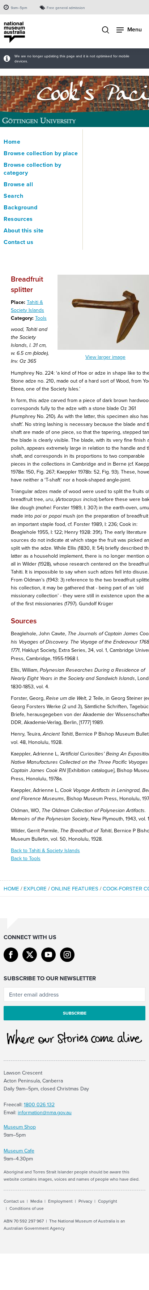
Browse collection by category (32, 169)
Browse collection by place (41, 153)
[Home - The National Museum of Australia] (14, 32)
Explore (35, 888)
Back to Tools (26, 858)
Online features (74, 888)
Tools (41, 318)
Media (36, 1201)
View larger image (105, 357)
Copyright (107, 1201)
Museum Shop (20, 1126)
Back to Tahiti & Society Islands (45, 850)
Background (20, 208)
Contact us (18, 242)
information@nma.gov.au (45, 1112)
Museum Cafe (19, 1150)
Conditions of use (26, 1208)
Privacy (85, 1201)
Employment (60, 1201)
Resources (18, 219)
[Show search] (105, 30)
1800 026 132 (39, 1104)
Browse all (18, 184)
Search (13, 196)
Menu (134, 29)
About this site (24, 231)
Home (12, 142)
